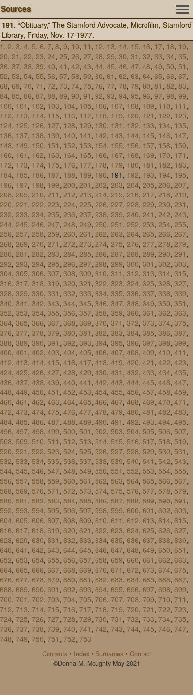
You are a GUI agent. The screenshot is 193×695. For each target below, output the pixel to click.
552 (133, 471)
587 (117, 500)
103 (53, 106)
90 (75, 96)
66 (170, 76)
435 (180, 372)
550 (101, 471)
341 (22, 303)
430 (101, 372)
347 (117, 303)
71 (40, 86)
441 (85, 382)
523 (53, 451)
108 (133, 106)
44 (99, 66)
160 (6, 155)
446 (164, 382)
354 (38, 313)
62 (123, 76)
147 (180, 135)
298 (101, 264)
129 (85, 125)
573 (85, 491)
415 (53, 362)
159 (180, 145)
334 (101, 293)
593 (22, 510)
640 (6, 550)
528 (133, 451)
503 (117, 431)
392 (69, 343)
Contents (54, 653)
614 (164, 520)
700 (6, 599)
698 (164, 589)
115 (53, 115)
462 (38, 402)
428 (69, 372)
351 (180, 303)
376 (6, 333)
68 (4, 86)
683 (117, 579)
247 (53, 224)
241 (148, 214)
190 (101, 175)
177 (85, 165)
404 (69, 352)
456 (133, 392)
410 (164, 352)
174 (38, 165)
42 (75, 66)
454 (101, 392)
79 (135, 86)
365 (22, 323)
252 (133, 224)
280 (6, 254)
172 (6, 165)
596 (69, 510)
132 (133, 125)
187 (53, 175)
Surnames (109, 653)
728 (69, 619)
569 (22, 491)
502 (101, 431)
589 (148, 500)
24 (51, 56)
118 (101, 115)
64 (146, 76)
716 (69, 609)
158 (164, 145)
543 (180, 461)
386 (164, 333)
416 (69, 362)
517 (148, 441)
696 (133, 589)
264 (133, 234)
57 (63, 76)
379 (53, 333)
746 (164, 629)
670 (101, 570)
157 (148, 145)
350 (164, 303)
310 (101, 273)
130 (101, 125)
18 (170, 46)
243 (180, 214)
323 (117, 283)
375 (180, 323)
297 (85, 264)
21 (16, 56)
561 (85, 481)
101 (22, 106)
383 (117, 333)
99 (182, 96)
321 (85, 283)
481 (148, 412)
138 (38, 135)
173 (22, 165)
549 (85, 471)
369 (85, 323)
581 (22, 500)
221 (22, 204)
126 (38, 125)
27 (87, 56)
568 (6, 491)
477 (85, 412)
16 (146, 46)
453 (85, 392)
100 (6, 106)
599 (117, 510)
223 (53, 204)
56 (51, 76)
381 (85, 333)
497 (22, 431)
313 (148, 273)
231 (180, 204)
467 (117, 402)
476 (69, 412)
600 (133, 510)
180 (133, 165)
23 (40, 56)
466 (101, 402)
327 (180, 283)
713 (22, 609)
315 (180, 273)
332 (69, 293)
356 (69, 313)
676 (6, 579)
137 (22, 135)
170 (164, 155)
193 (148, 175)
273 (85, 244)
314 (164, 273)
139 (53, 135)
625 (148, 530)
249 (85, 224)
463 (53, 402)
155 (117, 145)
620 (69, 530)
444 (133, 382)
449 (22, 392)
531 (180, 451)
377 (22, 333)
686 (164, 579)
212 (69, 194)
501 (85, 431)
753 (85, 639)
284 (69, 254)
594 (38, 510)
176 (69, 165)
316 (6, 283)
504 (133, 431)
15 (135, 46)
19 (182, 46)
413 (22, 362)
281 (22, 254)
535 (53, 461)
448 (6, 392)
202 (101, 185)
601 (148, 510)
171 (180, 155)
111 (180, 106)
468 (133, 402)
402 (38, 352)
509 (22, 441)
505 (148, 431)
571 (53, 491)
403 (53, 352)
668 (69, 570)
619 (53, 530)
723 (180, 609)
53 (16, 76)
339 (180, 293)
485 (22, 421)
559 (53, 481)
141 (85, 135)
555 (180, 471)
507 (180, 431)
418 (101, 362)
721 (148, 609)
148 (6, 145)
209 (22, 194)
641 (22, 550)
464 (69, 402)
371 (117, 323)
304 (6, 273)
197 (22, 185)
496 (6, 431)
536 (69, 461)
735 (180, 619)
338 (164, 293)
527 (117, 451)
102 (38, 106)
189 (85, 175)
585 (85, 500)
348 (133, 303)
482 (164, 412)
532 (6, 461)
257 (22, 234)
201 (85, 185)
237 (85, 214)
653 (22, 560)
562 (101, 481)
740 (69, 629)
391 (53, 343)
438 (38, 382)
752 (69, 639)
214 (101, 194)
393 (85, 343)
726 (38, 619)
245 (22, 224)
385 (148, 333)
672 (133, 570)
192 (133, 175)
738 (38, 629)
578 (164, 491)
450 (38, 392)
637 (148, 540)
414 (38, 362)
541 (148, 461)
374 (164, 323)
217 (148, 194)
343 (53, 303)
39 (40, 66)
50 (170, 66)
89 (63, 96)
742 (101, 629)
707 (117, 599)
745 (148, 629)
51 (182, 66)
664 (6, 570)
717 (85, 609)
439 (53, 382)
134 (164, 125)
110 (164, 106)
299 (117, 264)
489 (85, 421)
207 (180, 185)
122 (164, 115)
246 (38, 224)
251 (117, 224)
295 (53, 264)
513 (85, 441)
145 (148, 135)
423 (180, 362)
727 (53, 619)
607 (53, 520)
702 (38, 599)
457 (148, 392)
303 (180, 264)
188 (69, 175)
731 (117, 619)
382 (101, 333)
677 (22, 579)
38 (28, 66)
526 (101, 451)
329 (22, 293)
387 (180, 333)
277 (148, 244)
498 (38, 431)
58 (75, 76)
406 (101, 352)
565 (148, 481)
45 (111, 66)
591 (180, 500)
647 (117, 550)
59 (87, 76)
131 (117, 125)
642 (38, 550)
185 (22, 175)
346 (101, 303)
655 (53, 560)
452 (69, 392)
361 (148, 313)
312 (133, 273)
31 (135, 56)
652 (6, 560)
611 (117, 520)
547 (53, 471)
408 (133, 352)
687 (180, 579)
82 (170, 86)
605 (22, 520)
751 (53, 639)
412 (6, 362)
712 (6, 609)
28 (99, 56)
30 (123, 56)
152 (69, 145)
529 (148, 451)
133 (148, 125)
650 (164, 550)
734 (164, 619)
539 (117, 461)
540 (133, 461)
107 (117, 106)
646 (101, 550)
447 (180, 382)
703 (53, 599)
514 (101, 441)
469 (148, 402)
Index (81, 653)
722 (164, 609)
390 (38, 343)
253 (148, 224)
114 (38, 115)
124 (6, 125)
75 (87, 86)
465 (85, 402)
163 (53, 155)
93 (111, 96)
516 (133, 441)
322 (101, 283)
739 (53, 629)
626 (164, 530)
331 (53, 293)
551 (117, 471)
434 (164, 372)
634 (101, 540)
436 (6, 382)
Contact (140, 653)
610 (101, 520)
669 (85, 570)
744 (133, 629)
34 (170, 56)
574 (101, 491)
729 (85, 619)
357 (85, 313)
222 (38, 204)
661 (148, 560)
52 (4, 76)
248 (69, 224)
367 (53, 323)
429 (85, 372)
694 (101, 589)
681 (85, 579)
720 (133, 609)
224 (69, 204)
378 (38, 333)
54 (28, 76)
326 (164, 283)
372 (133, 323)
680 (69, 579)
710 (164, 599)
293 (22, 264)
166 (101, 155)
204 (133, 185)
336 (133, 293)
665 (22, 570)
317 (22, 283)
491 (117, 421)
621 (85, 530)
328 (6, 293)
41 (63, 66)
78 (123, 86)
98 (170, 96)
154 (101, 145)
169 (148, 155)
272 (69, 244)
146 (164, 135)
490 (101, 421)
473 (22, 412)
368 (69, 323)
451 (53, 392)
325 (148, 283)
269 (22, 244)
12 (99, 46)
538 (101, 461)
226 (101, 204)
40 (51, 66)
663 (180, 560)
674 (164, 570)
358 (101, 313)
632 (69, 540)
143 (117, 135)
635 (117, 540)
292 (6, 264)
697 (148, 589)
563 (117, 481)
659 (117, 560)
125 (22, 125)
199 (53, 185)
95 (135, 96)
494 (164, 421)
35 (182, 56)
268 (6, 244)
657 (85, 560)
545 (22, 471)
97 (158, 96)
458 (164, 392)
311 (117, 273)
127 (53, 125)
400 (6, 352)
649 (148, 550)
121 (148, 115)
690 (38, 589)
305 (22, 273)
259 (53, 234)
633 (85, 540)
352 (6, 313)
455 (117, 392)
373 (148, 323)
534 (38, 461)
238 (101, 214)
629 (22, 540)
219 (180, 194)
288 (133, 254)
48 (146, 66)
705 (85, 599)
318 (38, 283)
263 (117, 234)
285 (85, 254)
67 (182, 76)
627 (180, 530)
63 (135, 76)
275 (117, 244)
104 (69, 106)
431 (117, 372)
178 (101, 165)
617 (22, 530)
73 (63, 86)
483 (180, 412)
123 (180, 115)
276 (133, 244)
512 (69, 441)
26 (75, 56)
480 (133, 412)
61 (111, 76)
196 (6, 185)
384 (133, 333)
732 (133, 619)
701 (22, 599)
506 (164, 431)
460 (6, 402)
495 (180, 421)
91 (87, 96)
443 (117, 382)
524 (69, 451)
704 (69, 599)
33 (158, 56)
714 (38, 609)
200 (69, 185)
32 (146, 56)
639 (180, 540)
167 (117, 155)
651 (180, 550)
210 (38, 194)
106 (101, 106)
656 (69, 560)
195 (180, 175)
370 (101, 323)
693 (85, 589)
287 (117, 254)
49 (158, 66)
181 (148, 165)
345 (85, 303)
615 (180, 520)
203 (117, 185)
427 (53, 372)
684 (133, 579)
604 (6, 520)
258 (38, 234)
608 (69, 520)
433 (148, 372)
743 (117, 629)
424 (6, 372)
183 (180, 165)
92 (99, 96)
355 (53, 313)
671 (117, 570)
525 (85, 451)
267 (180, 234)
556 (6, 481)
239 (117, 214)
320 (69, 283)
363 (180, 313)
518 (164, 441)
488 (69, 421)
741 (85, 629)
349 (148, 303)
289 (148, 254)
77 (111, 86)
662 (164, 560)
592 (6, 510)
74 (75, 86)
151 (53, 145)
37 (16, 66)
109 (148, 106)
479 (117, 412)
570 (38, 491)
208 (6, 194)
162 (38, 155)
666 (38, 570)
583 (53, 500)
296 (69, 264)
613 (148, 520)
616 (6, 530)
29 (111, 56)
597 (85, 510)
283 (53, 254)
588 (133, 500)
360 (133, 313)
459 (180, 392)
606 (38, 520)
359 (117, 313)
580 (6, 500)
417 (85, 362)
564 (133, 481)
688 (6, 589)
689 (22, 589)
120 (133, 115)
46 (123, 66)
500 (69, 431)
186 (38, 175)
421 (148, 362)
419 (117, 362)
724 (6, 619)
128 (69, 125)
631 (53, 540)
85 (16, 96)
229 (148, 204)
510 (38, 441)
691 (53, 589)
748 (6, 639)
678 (38, 579)
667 (53, 570)
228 (133, 204)
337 (148, 293)
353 (22, 313)
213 (85, 194)
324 (133, 283)
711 (180, 599)
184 (6, 175)
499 (53, 431)
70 (28, 86)
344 (69, 303)
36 (4, 66)
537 (85, 461)
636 (133, 540)
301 (148, 264)
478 (101, 412)
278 (164, 244)
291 (180, 254)
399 (180, 343)
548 (69, 471)
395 (117, 343)
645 (85, 550)
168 (133, 155)
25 (63, 56)
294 (38, 264)
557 (22, 481)
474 (38, 412)
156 (133, 145)
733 (148, 619)
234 (38, 214)
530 (164, 451)
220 (6, 204)
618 (38, 530)
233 (22, 214)
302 (164, 264)
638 (164, 540)
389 (22, 343)
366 (38, 323)
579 (180, 491)
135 (180, 125)
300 (133, 264)
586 (101, 500)
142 (101, 135)
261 (85, 234)
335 (117, 293)
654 (38, 560)
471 (180, 402)
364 (6, 323)
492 (133, 421)
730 (101, 619)
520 (6, 451)
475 (53, 412)
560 (69, 481)
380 (69, 333)
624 (133, 530)
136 (6, 135)
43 (87, 66)
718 (101, 609)
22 (28, 56)
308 (69, 273)
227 (117, 204)
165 (85, 155)
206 (164, 185)
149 (22, 145)
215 (117, 194)
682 (101, 579)
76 (99, 86)
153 (85, 145)
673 (148, 570)
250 (101, 224)
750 (38, 639)
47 (135, 66)
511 (53, 441)
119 (117, 115)
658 (101, 560)
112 (6, 115)
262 (101, 234)
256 (6, 234)
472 (6, 412)
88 (51, 96)
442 (101, 382)
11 (87, 46)
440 (69, 382)
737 (22, 629)
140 (69, 135)
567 (180, 481)
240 (133, 214)
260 (69, 234)
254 (164, 224)
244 (6, 224)
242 (164, 214)
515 (117, 441)
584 (69, 500)
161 (22, 155)
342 (38, 303)
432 (133, 372)
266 (164, 234)
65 (158, 76)
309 (85, 273)
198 (38, 185)
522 (38, 451)
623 (117, 530)
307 (53, 273)
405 (85, 352)
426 (38, 372)
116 (69, 115)
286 (101, 254)
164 (69, 155)
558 (38, 481)
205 (148, 185)
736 (6, 629)
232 (6, 214)
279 (180, 244)
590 (164, 500)
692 (69, 589)
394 (101, 343)
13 (111, 46)
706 (101, 599)
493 (148, 421)
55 (40, 76)
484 (6, 421)
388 (6, 343)
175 (53, 165)
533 (22, 461)
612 (133, 520)
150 (38, 145)
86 (28, 96)
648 (133, 550)
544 (6, 471)
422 (164, 362)
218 (164, 194)
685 (148, 579)
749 (22, 639)
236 (69, 214)
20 (4, 56)
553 (148, 471)
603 (180, 510)
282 (38, 254)
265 (148, 234)
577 (148, 491)
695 (117, 589)
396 (133, 343)
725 (22, 619)
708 (133, 599)
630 (38, 540)
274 (101, 244)
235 (53, 214)
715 (53, 609)
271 (53, 244)
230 (164, 204)
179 (117, 165)
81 (158, 86)
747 (180, 629)
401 (22, 352)
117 (85, 115)
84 (4, 96)
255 (180, 224)
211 (53, 194)
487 (53, 421)
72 (51, 86)
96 (146, 96)
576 (133, 491)
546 (38, 471)
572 (69, 491)
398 (164, 343)
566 (164, 481)
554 (164, 471)
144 (133, 135)
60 (99, 76)
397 (148, 343)
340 (6, 303)
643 (53, 550)
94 (123, 96)
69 (16, 86)
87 (40, 96)
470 (164, 402)
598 (101, 510)
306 (38, 273)
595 (53, 510)
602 (164, 510)
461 (22, 402)
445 (148, 382)
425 (22, 372)
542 (164, 461)
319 (53, 283)
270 (38, 244)
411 (180, 352)
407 (117, 352)
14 (123, 46)
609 (85, 520)
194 (164, 175)
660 (133, 560)
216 (133, 194)
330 (38, 293)
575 (117, 491)
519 (180, 441)
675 (180, 570)
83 (182, 86)
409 (148, 352)
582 (38, 500)
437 (22, 382)
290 (164, 254)
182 (164, 165)
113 (22, 115)
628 (6, 540)
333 (85, 293)
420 (133, 362)
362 (164, 313)
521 (22, 451)
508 (6, 441)
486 (38, 421)
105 (85, 106)
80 (146, 86)
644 (69, 550)
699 (180, 589)
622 (101, 530)
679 (53, 579)
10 (75, 46)
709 (148, 599)
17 (158, 46)
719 (117, 609)
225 (85, 204)
